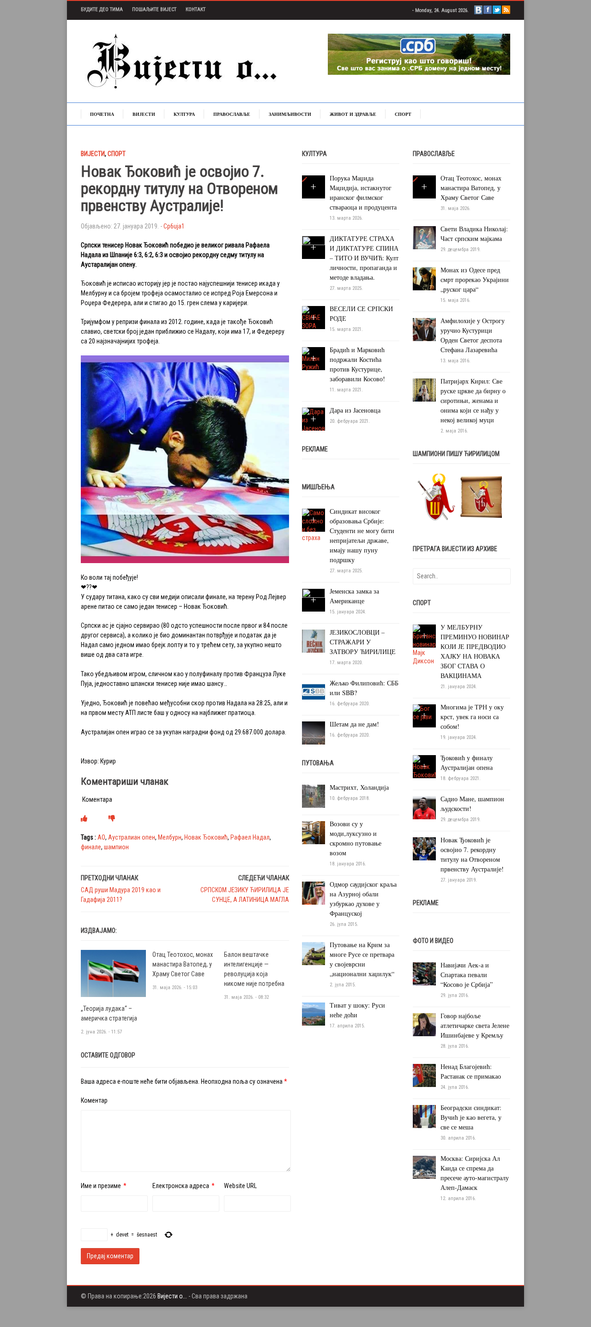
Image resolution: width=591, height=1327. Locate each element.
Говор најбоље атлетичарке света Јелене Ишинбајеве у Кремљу (474, 1025)
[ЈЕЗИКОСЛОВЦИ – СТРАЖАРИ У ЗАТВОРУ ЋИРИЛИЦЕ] (313, 640)
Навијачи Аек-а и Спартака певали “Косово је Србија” (466, 975)
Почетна (102, 114)
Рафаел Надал (250, 837)
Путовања (318, 763)
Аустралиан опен (131, 837)
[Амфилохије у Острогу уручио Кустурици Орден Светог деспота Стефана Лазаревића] (424, 329)
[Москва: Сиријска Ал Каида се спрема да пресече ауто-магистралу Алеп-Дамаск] (424, 1167)
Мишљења (318, 487)
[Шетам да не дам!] (313, 732)
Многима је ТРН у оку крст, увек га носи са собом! (472, 717)
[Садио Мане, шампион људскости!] (424, 807)
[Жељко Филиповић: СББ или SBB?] (313, 691)
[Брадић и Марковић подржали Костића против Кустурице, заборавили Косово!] (313, 358)
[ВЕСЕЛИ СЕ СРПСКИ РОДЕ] (313, 317)
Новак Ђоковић (206, 837)
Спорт (403, 114)
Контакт (195, 9)
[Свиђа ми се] (84, 818)
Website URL (240, 1185)
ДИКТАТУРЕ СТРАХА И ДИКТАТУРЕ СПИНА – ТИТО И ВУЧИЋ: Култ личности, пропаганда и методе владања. (364, 258)
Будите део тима (102, 9)
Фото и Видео (433, 940)
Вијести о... (172, 1296)
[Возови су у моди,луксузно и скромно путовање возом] (313, 832)
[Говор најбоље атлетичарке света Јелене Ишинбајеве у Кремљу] (424, 1024)
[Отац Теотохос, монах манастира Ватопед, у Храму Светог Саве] (415, 179)
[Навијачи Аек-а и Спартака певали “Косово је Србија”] (424, 973)
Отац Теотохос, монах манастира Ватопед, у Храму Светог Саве (182, 964)
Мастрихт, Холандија (359, 787)
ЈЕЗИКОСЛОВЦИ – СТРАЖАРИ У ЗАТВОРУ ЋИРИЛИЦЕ (363, 642)
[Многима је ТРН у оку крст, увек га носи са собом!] (424, 712)
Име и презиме (101, 1185)
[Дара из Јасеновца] (313, 419)
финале (91, 847)
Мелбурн (169, 837)
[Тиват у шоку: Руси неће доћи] (313, 1013)
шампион (116, 847)
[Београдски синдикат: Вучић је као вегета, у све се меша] (424, 1116)
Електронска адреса (180, 1185)
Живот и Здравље (353, 114)
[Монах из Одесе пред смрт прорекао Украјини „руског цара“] (424, 278)
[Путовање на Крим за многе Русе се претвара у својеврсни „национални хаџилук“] (313, 953)
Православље (231, 114)
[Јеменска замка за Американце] (313, 599)
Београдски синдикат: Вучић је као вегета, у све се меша (470, 1117)
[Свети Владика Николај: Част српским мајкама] (424, 237)
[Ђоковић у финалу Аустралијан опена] (424, 766)
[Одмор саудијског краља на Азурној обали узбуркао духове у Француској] (313, 892)
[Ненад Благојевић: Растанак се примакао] (424, 1075)
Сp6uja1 (174, 226)
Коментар (94, 1100)
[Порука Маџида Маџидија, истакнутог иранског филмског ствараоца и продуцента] (304, 179)
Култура (184, 114)
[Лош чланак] (112, 818)
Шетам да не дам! (354, 724)
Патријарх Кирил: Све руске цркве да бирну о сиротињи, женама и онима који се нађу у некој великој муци (473, 400)
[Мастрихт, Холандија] (313, 795)
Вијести (144, 114)
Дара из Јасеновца (355, 410)
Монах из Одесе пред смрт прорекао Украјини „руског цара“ (474, 279)
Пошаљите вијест (154, 9)
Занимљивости (290, 114)
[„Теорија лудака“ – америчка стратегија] (113, 973)
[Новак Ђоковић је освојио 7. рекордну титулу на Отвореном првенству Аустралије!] (424, 848)
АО (101, 837)
